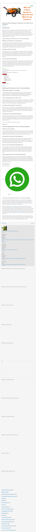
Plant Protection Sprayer (7, 519)
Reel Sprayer (5, 523)
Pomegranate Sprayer (7, 521)
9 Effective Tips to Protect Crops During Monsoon (9, 249)
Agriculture (4, 492)
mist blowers (15, 212)
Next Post (33, 223)
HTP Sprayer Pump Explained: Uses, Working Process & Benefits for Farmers (13, 264)
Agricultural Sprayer (6, 490)
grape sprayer (5, 507)
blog (3, 498)
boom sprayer (5, 502)
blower (3, 500)
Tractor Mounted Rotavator (8, 526)
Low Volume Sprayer (5, 69)
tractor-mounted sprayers (8, 530)
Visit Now (3, 85)
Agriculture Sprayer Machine (8, 494)
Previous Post (3, 223)
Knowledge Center (6, 511)
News (3, 515)
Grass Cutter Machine (7, 509)
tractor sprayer (5, 528)
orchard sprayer (6, 517)
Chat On (3, 179)
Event (3, 504)
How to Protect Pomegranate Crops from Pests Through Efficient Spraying (13, 258)
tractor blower (20, 212)
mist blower (4, 513)
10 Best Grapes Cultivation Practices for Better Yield (10, 231)
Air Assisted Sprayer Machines (9, 496)
